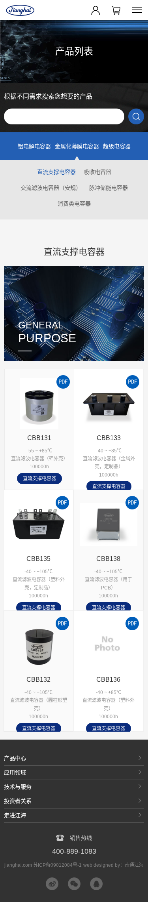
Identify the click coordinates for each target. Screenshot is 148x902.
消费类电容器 (74, 203)
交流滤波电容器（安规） (51, 188)
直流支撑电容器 (56, 172)
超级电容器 (117, 146)
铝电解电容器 (34, 146)
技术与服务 (18, 787)
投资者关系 (18, 801)
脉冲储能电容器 (108, 188)
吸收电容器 (97, 172)
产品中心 (15, 758)
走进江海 (15, 815)
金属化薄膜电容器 (77, 146)
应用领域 (15, 772)
